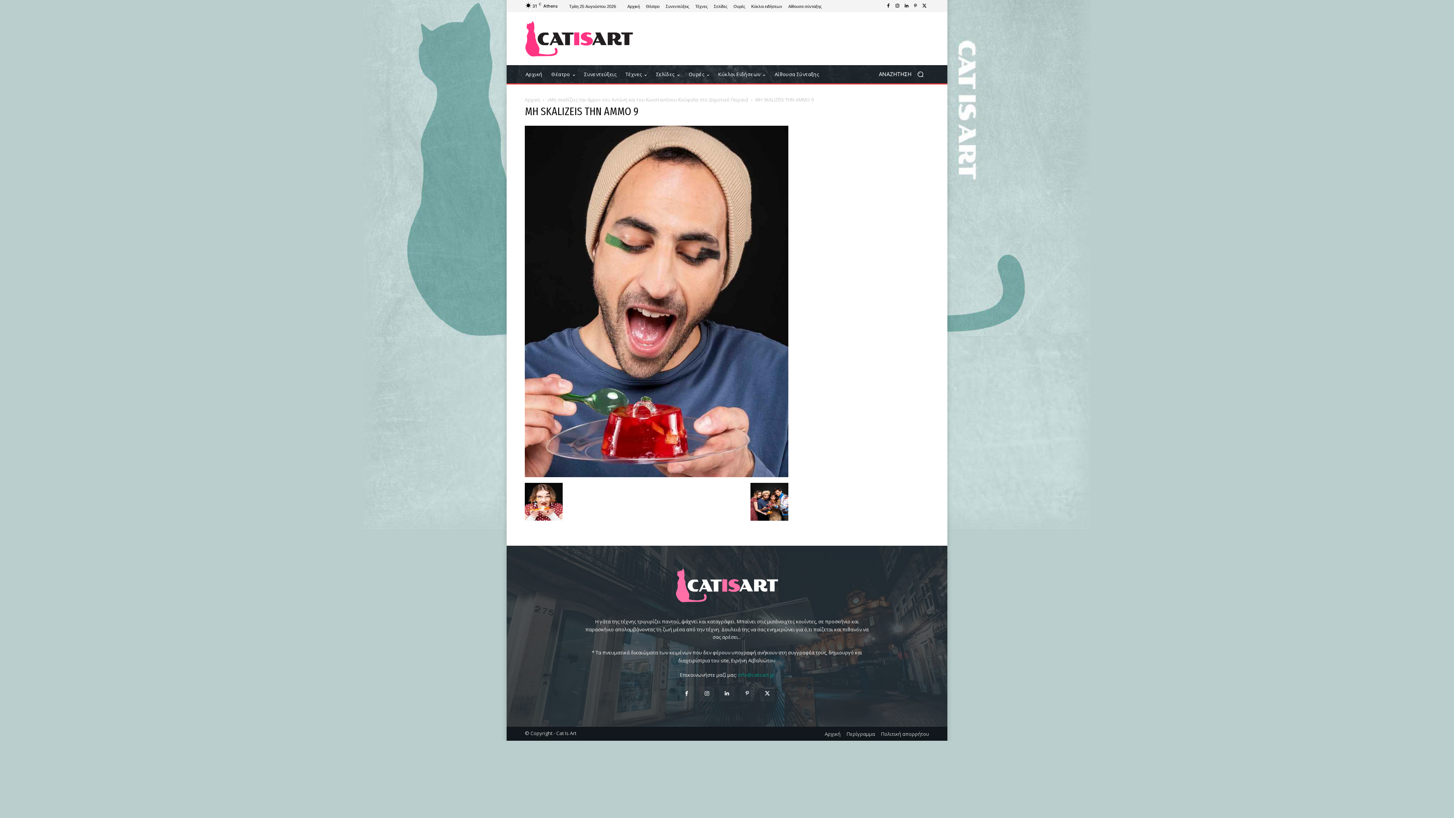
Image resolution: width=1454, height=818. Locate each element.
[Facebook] (888, 6)
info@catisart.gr (756, 674)
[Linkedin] (906, 6)
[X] (924, 6)
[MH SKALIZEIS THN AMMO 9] (656, 475)
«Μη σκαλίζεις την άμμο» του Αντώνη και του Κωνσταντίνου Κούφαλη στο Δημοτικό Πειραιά (647, 100)
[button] (904, 74)
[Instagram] (897, 6)
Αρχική (532, 100)
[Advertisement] (789, 39)
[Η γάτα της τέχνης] (579, 39)
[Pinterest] (915, 6)
